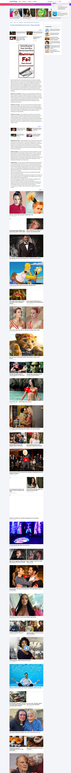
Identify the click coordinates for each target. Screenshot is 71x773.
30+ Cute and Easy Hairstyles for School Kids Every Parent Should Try (55, 47)
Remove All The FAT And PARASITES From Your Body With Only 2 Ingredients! (54, 38)
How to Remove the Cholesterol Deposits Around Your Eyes (55, 51)
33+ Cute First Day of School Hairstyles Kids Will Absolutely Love (55, 42)
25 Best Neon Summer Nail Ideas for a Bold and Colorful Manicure (22, 4)
